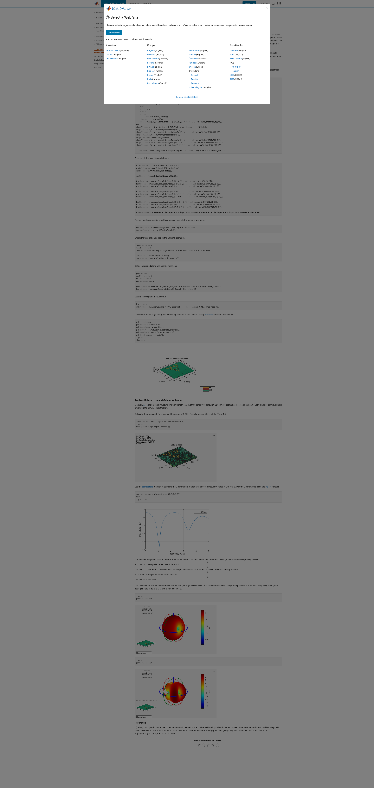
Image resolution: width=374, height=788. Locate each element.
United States (112, 58)
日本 (232, 75)
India (232, 54)
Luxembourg (153, 83)
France (150, 71)
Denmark (151, 54)
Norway (192, 54)
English (194, 79)
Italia (149, 79)
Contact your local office (187, 97)
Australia (234, 50)
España (150, 63)
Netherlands (194, 50)
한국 (232, 79)
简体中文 (236, 67)
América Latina (113, 50)
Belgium (151, 50)
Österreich (193, 58)
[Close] (267, 8)
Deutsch (195, 75)
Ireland (150, 75)
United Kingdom (196, 87)
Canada (109, 54)
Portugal (192, 63)
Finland (150, 67)
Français (195, 83)
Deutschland (153, 58)
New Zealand (236, 58)
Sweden (192, 67)
